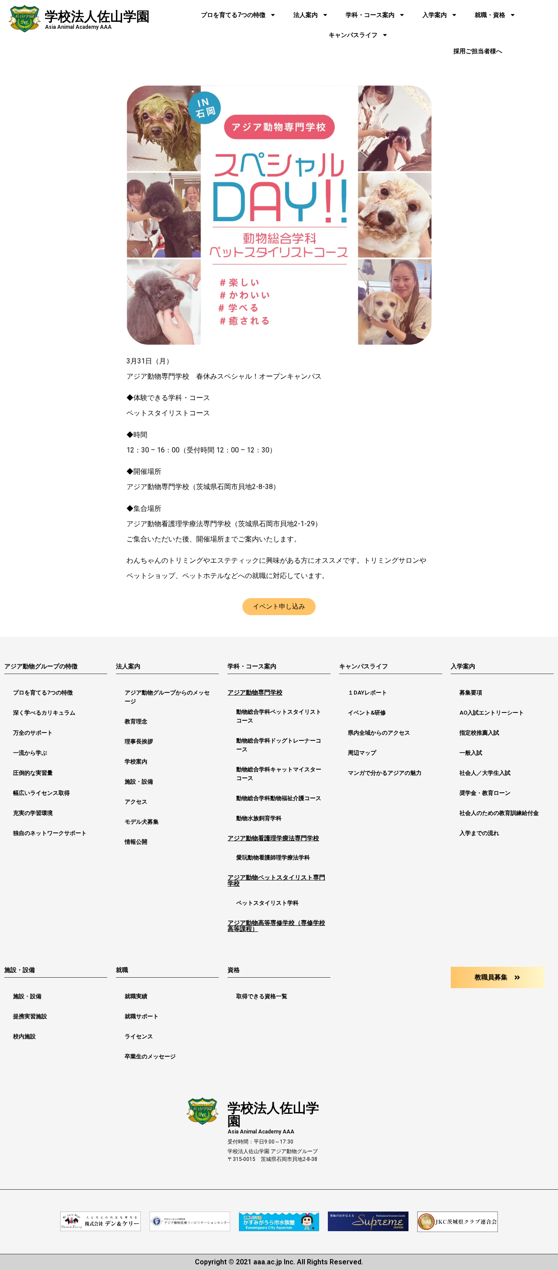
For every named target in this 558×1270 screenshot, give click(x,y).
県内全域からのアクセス (379, 732)
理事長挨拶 (139, 741)
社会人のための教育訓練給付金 (499, 813)
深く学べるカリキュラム (44, 712)
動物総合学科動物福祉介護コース (278, 798)
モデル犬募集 (142, 821)
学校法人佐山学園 (97, 16)
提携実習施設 (30, 1016)
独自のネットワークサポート (50, 833)
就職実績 (136, 996)
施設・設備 (139, 781)
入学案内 (434, 14)
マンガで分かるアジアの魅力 (385, 773)
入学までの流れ (479, 833)
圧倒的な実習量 (33, 773)
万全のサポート (33, 732)
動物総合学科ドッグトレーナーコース (278, 745)
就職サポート (142, 1016)
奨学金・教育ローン (484, 793)
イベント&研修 (367, 712)
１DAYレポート (367, 692)
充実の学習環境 (33, 813)
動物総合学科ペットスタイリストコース (278, 716)
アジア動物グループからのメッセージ (167, 697)
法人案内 (305, 14)
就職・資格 (490, 14)
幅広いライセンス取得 (41, 793)
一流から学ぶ (30, 753)
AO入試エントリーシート (491, 712)
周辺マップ (362, 753)
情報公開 (136, 842)
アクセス (136, 801)
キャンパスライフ (353, 34)
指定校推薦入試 (479, 732)
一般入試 (470, 753)
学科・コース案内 (370, 14)
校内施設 (24, 1036)
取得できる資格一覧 (261, 996)
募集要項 (470, 692)
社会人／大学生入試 (484, 773)
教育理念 (136, 721)
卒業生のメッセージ (150, 1056)
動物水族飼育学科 (259, 818)
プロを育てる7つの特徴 (233, 14)
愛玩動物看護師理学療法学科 (273, 857)
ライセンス (139, 1036)
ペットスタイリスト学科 (267, 903)
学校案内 (136, 761)
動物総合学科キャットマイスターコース (278, 773)
